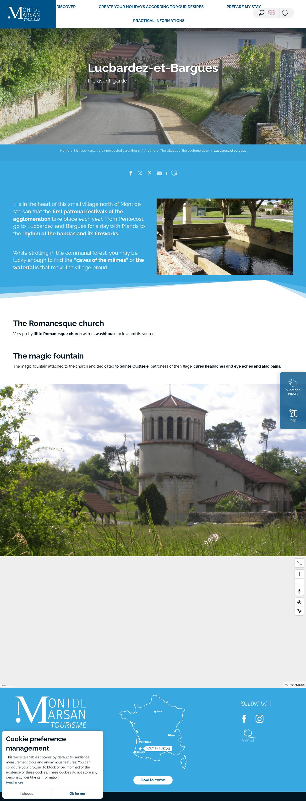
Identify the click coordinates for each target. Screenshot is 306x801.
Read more (14, 782)
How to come (153, 780)
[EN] (271, 12)
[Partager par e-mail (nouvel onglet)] (159, 174)
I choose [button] (26, 793)
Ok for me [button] (77, 793)
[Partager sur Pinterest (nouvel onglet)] (149, 174)
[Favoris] (285, 13)
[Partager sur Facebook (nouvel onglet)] (130, 174)
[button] (261, 12)
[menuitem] (24, 14)
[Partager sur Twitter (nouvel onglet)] (140, 174)
